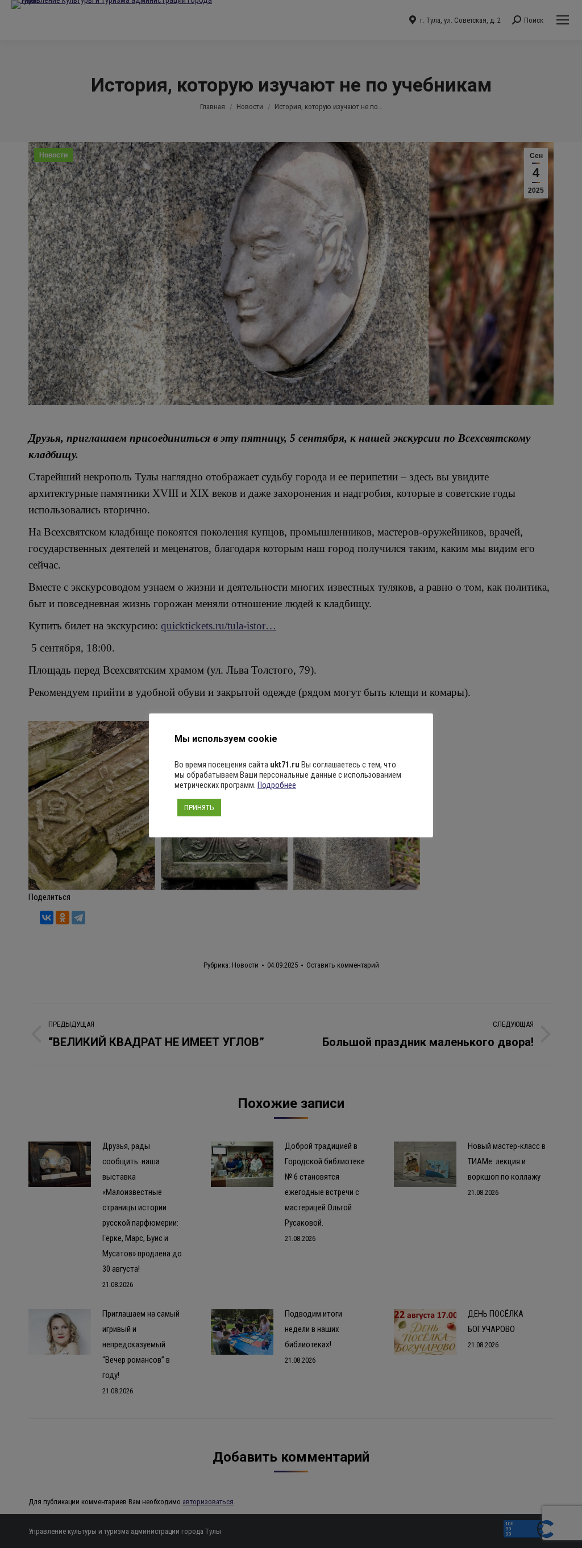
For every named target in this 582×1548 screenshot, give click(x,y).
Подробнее (276, 785)
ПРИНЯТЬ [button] (199, 807)
